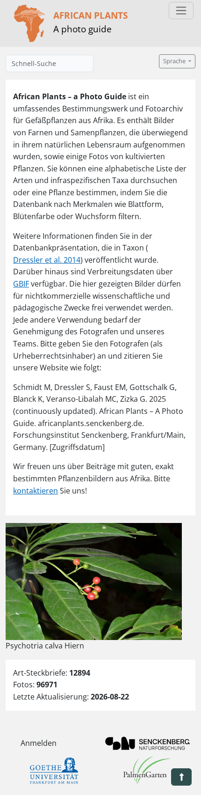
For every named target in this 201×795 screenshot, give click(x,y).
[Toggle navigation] (181, 10)
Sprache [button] (175, 61)
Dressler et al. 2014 (46, 260)
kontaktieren (35, 491)
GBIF (21, 284)
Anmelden (39, 743)
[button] (181, 777)
